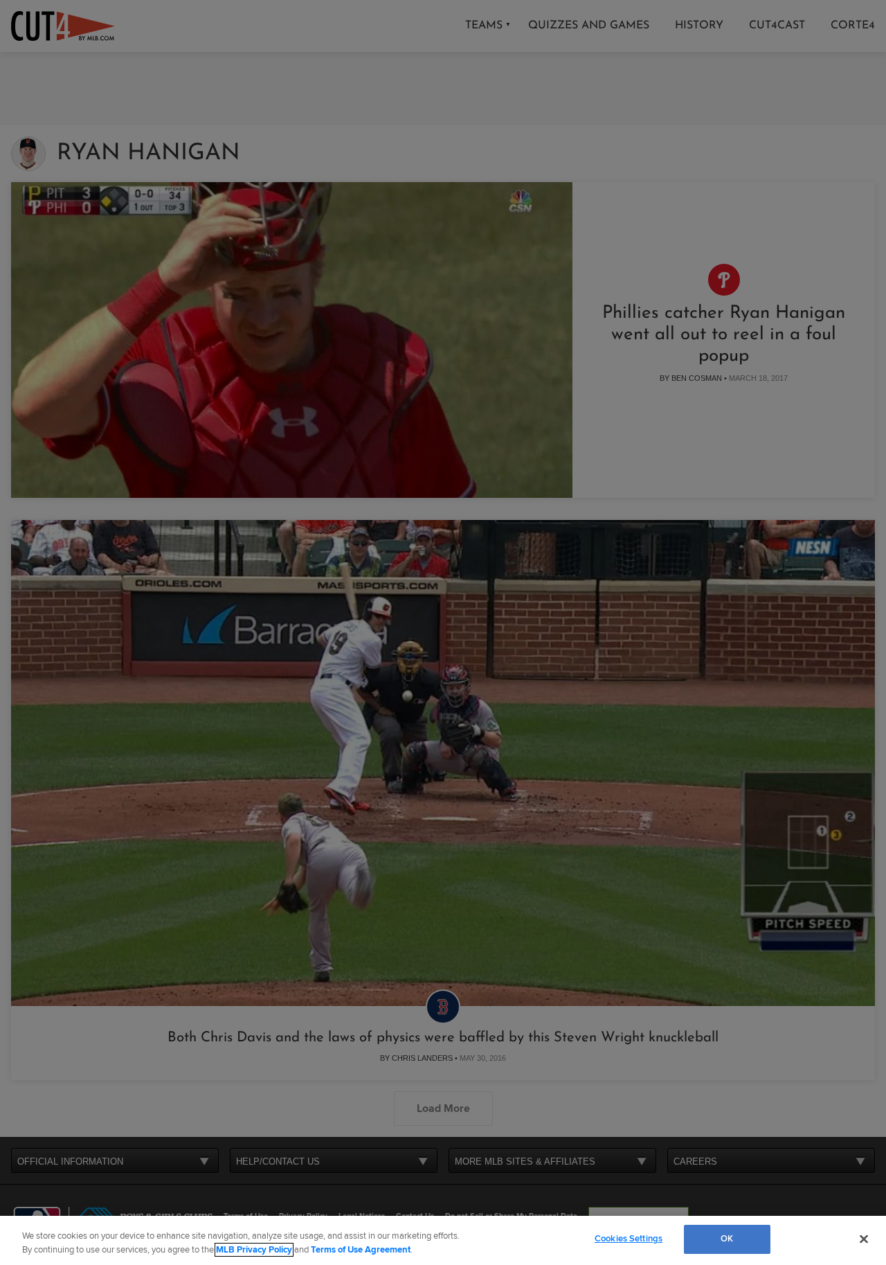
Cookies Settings (628, 1238)
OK (727, 1238)
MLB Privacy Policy (254, 1249)
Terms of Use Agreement (360, 1249)
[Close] (864, 1238)
